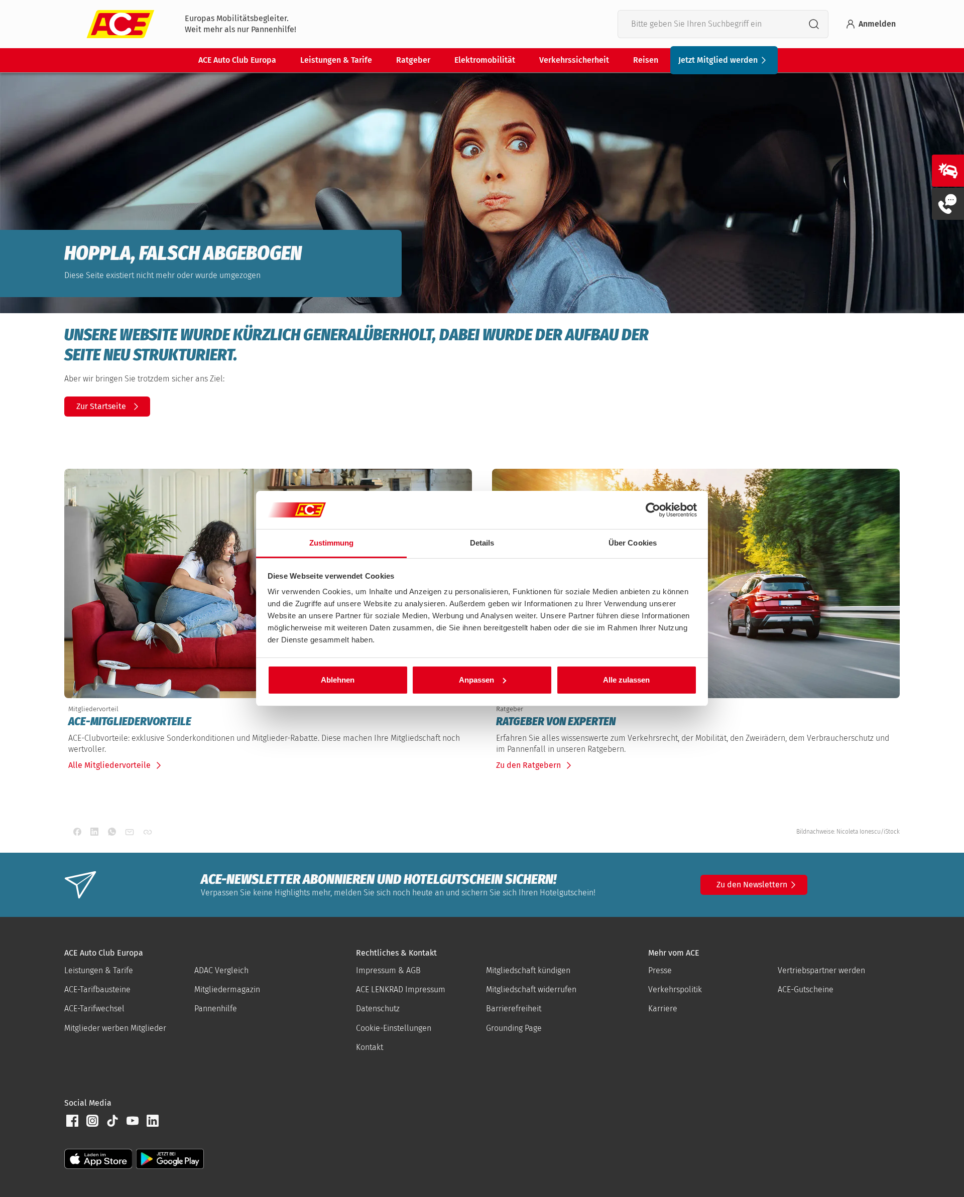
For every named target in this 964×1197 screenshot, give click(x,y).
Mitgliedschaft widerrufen (531, 989)
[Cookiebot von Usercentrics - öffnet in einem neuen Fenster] (653, 509)
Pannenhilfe (215, 1008)
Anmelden (877, 24)
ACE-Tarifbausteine (97, 989)
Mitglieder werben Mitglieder (115, 1028)
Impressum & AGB (388, 970)
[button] (72, 1121)
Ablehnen (337, 680)
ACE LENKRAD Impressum (400, 989)
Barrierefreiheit (513, 1008)
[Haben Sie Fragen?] (948, 204)
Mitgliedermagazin (227, 989)
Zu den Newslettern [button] (751, 884)
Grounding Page (514, 1028)
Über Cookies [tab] (633, 543)
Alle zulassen (626, 680)
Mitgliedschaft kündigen (528, 970)
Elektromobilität (484, 60)
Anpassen (476, 680)
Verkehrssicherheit (574, 60)
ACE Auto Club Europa (237, 60)
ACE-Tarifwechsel (94, 1008)
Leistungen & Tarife (336, 60)
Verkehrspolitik (675, 989)
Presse (660, 970)
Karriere (662, 1008)
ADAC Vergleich (221, 970)
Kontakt (369, 1047)
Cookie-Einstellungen (393, 1028)
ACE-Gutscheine (805, 989)
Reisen (645, 60)
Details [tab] (482, 543)
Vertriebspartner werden (821, 970)
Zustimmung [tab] (331, 543)
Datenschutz (378, 1008)
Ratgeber (413, 60)
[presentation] (268, 722)
